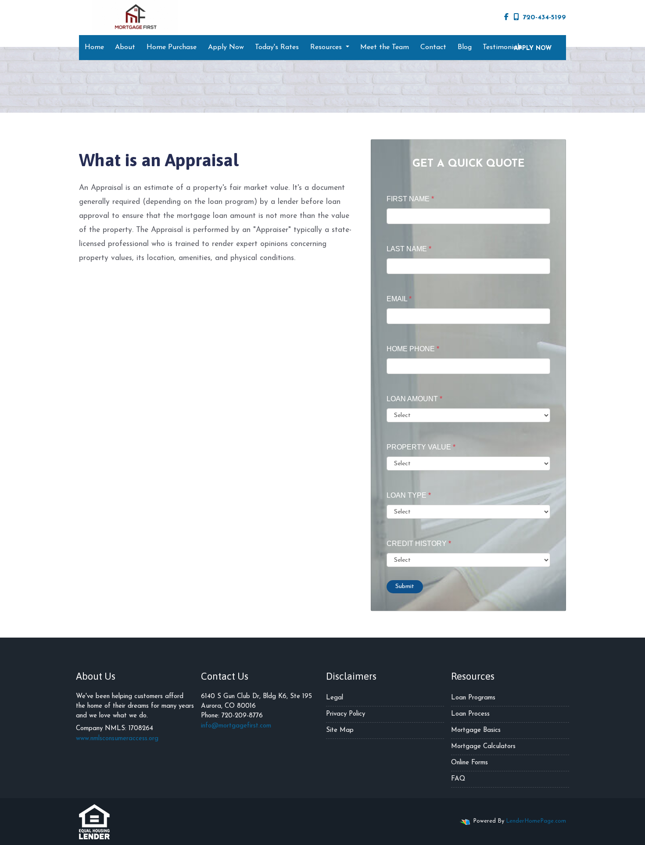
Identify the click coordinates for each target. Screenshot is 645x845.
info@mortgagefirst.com (236, 726)
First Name (410, 199)
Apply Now (226, 47)
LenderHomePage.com (536, 821)
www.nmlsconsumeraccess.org (117, 738)
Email (399, 299)
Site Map (340, 730)
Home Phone (413, 349)
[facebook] (506, 17)
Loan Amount (414, 399)
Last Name (409, 249)
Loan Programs (473, 698)
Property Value (421, 447)
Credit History (419, 543)
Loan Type (409, 495)
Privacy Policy (345, 714)
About (125, 47)
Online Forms (469, 762)
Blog (465, 47)
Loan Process (470, 714)
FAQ (458, 779)
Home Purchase (172, 47)
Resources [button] (327, 47)
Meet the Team (384, 47)
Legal (334, 698)
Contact (433, 47)
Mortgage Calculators (483, 746)
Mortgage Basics (476, 730)
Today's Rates (277, 47)
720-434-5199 (544, 17)
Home (94, 47)
